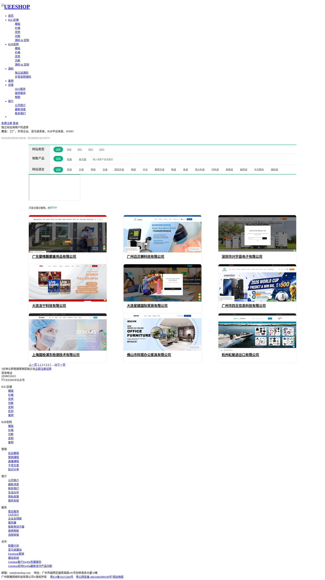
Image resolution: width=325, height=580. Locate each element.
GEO (101, 149)
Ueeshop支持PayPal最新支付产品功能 (30, 566)
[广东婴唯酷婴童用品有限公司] (68, 251)
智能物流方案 (16, 526)
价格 (17, 28)
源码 (11, 68)
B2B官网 (13, 44)
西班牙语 (119, 169)
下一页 (61, 364)
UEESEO (13, 514)
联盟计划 (13, 545)
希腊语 (229, 169)
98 (56, 364)
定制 (11, 407)
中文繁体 (259, 169)
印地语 (215, 169)
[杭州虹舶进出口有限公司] (257, 349)
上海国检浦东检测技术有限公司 (56, 355)
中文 (145, 169)
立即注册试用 (43, 368)
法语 (105, 169)
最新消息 (20, 109)
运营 (11, 85)
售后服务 (13, 511)
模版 (11, 390)
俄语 (133, 169)
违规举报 (13, 534)
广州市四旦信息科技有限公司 (244, 306)
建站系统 (13, 557)
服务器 (12, 522)
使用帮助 (13, 530)
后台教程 (13, 453)
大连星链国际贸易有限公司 (147, 306)
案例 (11, 80)
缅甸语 (274, 169)
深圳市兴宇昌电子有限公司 (242, 256)
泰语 (185, 169)
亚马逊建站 (15, 549)
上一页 (33, 364)
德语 (93, 169)
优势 (17, 32)
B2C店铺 (13, 19)
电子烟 (82, 159)
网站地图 (118, 576)
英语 (69, 169)
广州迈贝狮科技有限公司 (145, 256)
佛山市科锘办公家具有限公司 (149, 355)
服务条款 (13, 500)
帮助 (17, 97)
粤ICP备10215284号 (61, 576)
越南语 (243, 169)
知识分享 (13, 469)
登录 (15, 123)
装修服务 (20, 93)
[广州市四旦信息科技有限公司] (257, 300)
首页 (11, 15)
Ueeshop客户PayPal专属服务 (24, 562)
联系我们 (20, 113)
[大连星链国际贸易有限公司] (162, 300)
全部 (58, 149)
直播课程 (13, 461)
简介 (11, 101)
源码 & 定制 (22, 40)
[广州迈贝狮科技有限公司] (162, 251)
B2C (80, 149)
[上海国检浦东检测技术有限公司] (68, 349)
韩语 (173, 169)
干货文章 (13, 465)
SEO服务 (20, 89)
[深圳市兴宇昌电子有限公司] (257, 251)
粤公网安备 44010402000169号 (94, 576)
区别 (11, 411)
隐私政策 (13, 496)
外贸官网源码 (23, 76)
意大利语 (199, 169)
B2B (69, 149)
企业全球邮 (15, 518)
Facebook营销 (16, 553)
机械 (69, 159)
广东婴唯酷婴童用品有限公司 (54, 256)
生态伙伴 (13, 492)
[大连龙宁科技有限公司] (68, 300)
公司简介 (20, 105)
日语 (81, 169)
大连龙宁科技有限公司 (49, 306)
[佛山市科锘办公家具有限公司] (162, 349)
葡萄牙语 (159, 169)
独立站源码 (21, 72)
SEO (90, 149)
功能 (17, 36)
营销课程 (13, 457)
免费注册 (6, 123)
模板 (17, 24)
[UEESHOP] (15, 7)
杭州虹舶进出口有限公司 (240, 355)
